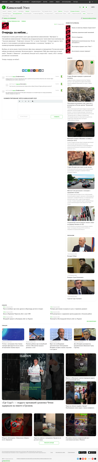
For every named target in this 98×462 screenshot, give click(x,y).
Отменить (56, 116)
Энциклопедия (36, 1)
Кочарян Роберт (72, 256)
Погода (75, 1)
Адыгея (14, 11)
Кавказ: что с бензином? (9, 18)
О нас (51, 452)
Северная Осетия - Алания (60, 13)
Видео (58, 1)
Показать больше (49, 442)
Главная (4, 21)
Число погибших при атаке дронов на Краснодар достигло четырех (23, 309)
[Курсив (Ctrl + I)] (22, 101)
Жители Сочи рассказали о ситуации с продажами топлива (78, 191)
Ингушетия (66, 11)
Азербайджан (21, 11)
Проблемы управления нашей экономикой (83, 32)
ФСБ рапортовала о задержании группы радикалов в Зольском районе (71, 314)
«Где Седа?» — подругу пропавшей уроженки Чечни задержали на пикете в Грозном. (27, 404)
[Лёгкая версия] (89, 2)
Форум (45, 1)
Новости (4, 1)
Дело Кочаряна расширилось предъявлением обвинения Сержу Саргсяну (84, 345)
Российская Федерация (38, 13)
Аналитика (25, 1)
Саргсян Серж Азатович (74, 298)
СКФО (69, 13)
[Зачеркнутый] (28, 101)
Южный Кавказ (5, 15)
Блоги (51, 1)
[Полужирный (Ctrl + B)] (19, 101)
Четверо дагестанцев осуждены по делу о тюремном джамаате (68, 309)
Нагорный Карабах (27, 13)
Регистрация (23, 116)
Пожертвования (71, 452)
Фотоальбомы (66, 1)
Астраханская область (36, 11)
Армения (27, 11)
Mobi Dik (18, 84)
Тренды (17, 1)
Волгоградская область (47, 11)
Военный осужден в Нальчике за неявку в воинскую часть (79, 139)
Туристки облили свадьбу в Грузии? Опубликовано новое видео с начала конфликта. (80, 407)
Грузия (55, 11)
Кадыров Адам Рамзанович (75, 277)
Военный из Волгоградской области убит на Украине (66, 319)
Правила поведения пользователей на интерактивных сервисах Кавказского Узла (34, 458)
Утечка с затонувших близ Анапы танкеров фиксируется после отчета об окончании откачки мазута (12, 345)
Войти (92, 7)
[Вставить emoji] (32, 101)
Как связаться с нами (60, 452)
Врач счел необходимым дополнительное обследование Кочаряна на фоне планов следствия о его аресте (60, 346)
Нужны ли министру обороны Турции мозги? (84, 27)
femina (14, 76)
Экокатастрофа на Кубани (89, 18)
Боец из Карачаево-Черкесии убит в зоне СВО (17, 314)
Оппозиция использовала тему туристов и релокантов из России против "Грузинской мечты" (80, 105)
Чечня (84, 13)
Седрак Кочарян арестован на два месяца (79, 167)
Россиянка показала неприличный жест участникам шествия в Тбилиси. (77, 439)
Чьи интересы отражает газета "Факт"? (82, 46)
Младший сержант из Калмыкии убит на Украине (18, 319)
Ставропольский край (76, 13)
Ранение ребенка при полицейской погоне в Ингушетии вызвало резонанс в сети (36, 345)
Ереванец (24, 21)
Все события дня (91, 321)
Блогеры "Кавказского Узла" (13, 21)
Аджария (9, 11)
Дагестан (60, 11)
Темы (11, 1)
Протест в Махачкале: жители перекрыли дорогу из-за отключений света (80, 379)
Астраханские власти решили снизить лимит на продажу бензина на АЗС (80, 223)
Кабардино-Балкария (74, 11)
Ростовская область (49, 13)
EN (95, 1)
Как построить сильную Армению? (81, 51)
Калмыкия (83, 11)
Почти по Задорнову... (77, 37)
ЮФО (12, 15)
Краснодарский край (17, 13)
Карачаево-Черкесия (6, 13)
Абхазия (4, 11)
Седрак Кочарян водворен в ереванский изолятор (79, 77)
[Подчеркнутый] (25, 101)
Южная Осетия (90, 13)
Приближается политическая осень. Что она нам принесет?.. (83, 41)
